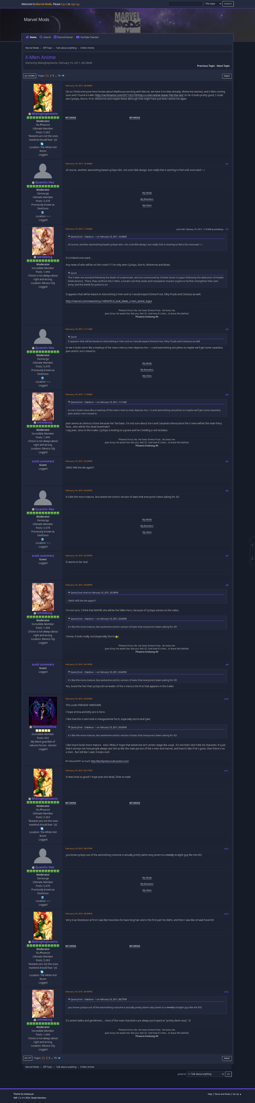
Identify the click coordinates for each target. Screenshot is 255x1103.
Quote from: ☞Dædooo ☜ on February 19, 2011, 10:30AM (99, 236)
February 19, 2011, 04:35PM (78, 698)
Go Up (27, 1058)
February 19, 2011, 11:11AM (78, 329)
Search (47, 37)
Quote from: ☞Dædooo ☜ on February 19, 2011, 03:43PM (99, 618)
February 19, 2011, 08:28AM (78, 85)
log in (64, 4)
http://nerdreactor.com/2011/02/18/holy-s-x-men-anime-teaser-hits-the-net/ (139, 95)
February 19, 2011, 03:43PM (78, 490)
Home (33, 37)
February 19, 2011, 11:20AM (78, 394)
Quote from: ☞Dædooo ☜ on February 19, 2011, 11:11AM (99, 402)
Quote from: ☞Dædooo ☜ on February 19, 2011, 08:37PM (99, 999)
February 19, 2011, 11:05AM (78, 228)
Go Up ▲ (237, 1094)
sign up (75, 4)
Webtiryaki (29, 1094)
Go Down (29, 75)
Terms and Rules (222, 1094)
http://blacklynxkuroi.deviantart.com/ (110, 761)
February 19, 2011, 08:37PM (78, 848)
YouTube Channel (89, 37)
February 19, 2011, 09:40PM (78, 991)
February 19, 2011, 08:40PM (78, 913)
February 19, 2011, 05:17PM (78, 770)
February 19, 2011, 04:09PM (78, 584)
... (56, 75)
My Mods (147, 192)
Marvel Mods (36, 19)
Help (210, 1094)
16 (59, 75)
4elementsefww (44, 727)
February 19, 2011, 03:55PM (78, 555)
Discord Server (65, 37)
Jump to (182, 1074)
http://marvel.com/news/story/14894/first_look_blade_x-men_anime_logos (109, 301)
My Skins (147, 205)
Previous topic (206, 66)
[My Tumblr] (42, 212)
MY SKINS (70, 117)
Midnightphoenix (45, 114)
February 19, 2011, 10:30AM (78, 163)
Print (227, 76)
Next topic (223, 66)
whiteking (44, 257)
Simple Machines (38, 1098)
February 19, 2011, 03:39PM (78, 461)
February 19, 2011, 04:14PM (78, 664)
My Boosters (146, 199)
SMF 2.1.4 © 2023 (21, 1098)
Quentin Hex (44, 182)
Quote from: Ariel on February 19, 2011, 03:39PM (94, 592)
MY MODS (134, 117)
